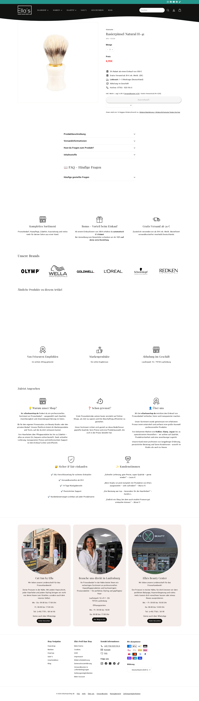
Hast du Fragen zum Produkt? (79, 148)
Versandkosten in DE (131, 93)
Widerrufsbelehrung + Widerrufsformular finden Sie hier (159, 112)
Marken (56, 10)
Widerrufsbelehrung (82, 660)
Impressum (78, 657)
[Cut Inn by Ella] (44, 551)
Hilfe (84, 694)
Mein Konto (78, 646)
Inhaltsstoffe (70, 154)
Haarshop (42, 10)
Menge (109, 45)
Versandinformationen (75, 141)
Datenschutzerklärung (83, 663)
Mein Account (79, 677)
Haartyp (71, 10)
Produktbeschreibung (75, 134)
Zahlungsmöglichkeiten (83, 673)
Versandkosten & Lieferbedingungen (81, 668)
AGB (76, 653)
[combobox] (152, 10)
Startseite (109, 29)
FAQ (78, 694)
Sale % (83, 10)
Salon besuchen (44, 621)
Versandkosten (102, 694)
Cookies (77, 649)
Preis (108, 56)
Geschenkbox (97, 10)
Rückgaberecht (115, 694)
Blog (110, 10)
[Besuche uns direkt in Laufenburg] (99, 551)
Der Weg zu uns (99, 619)
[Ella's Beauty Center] (155, 551)
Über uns (91, 694)
